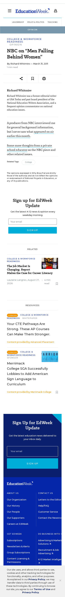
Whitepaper (29, 318)
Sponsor (12, 358)
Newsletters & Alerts (18, 546)
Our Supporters (15, 518)
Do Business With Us (51, 534)
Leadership (18, 22)
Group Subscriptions (18, 552)
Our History (13, 505)
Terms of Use (42, 589)
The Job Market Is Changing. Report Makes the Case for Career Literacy (30, 269)
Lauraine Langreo (17, 280)
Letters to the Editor (49, 499)
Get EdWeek (14, 534)
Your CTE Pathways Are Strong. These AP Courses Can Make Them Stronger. (28, 329)
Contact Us (45, 493)
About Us (13, 493)
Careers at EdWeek (17, 524)
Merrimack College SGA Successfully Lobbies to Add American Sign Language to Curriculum (27, 374)
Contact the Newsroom (51, 518)
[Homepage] (32, 11)
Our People (13, 511)
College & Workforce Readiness (24, 40)
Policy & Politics (35, 22)
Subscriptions (14, 540)
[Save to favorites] (32, 78)
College (28, 162)
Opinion (16, 44)
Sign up (32, 463)
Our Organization (16, 499)
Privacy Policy (36, 579)
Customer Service (48, 511)
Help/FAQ (43, 505)
